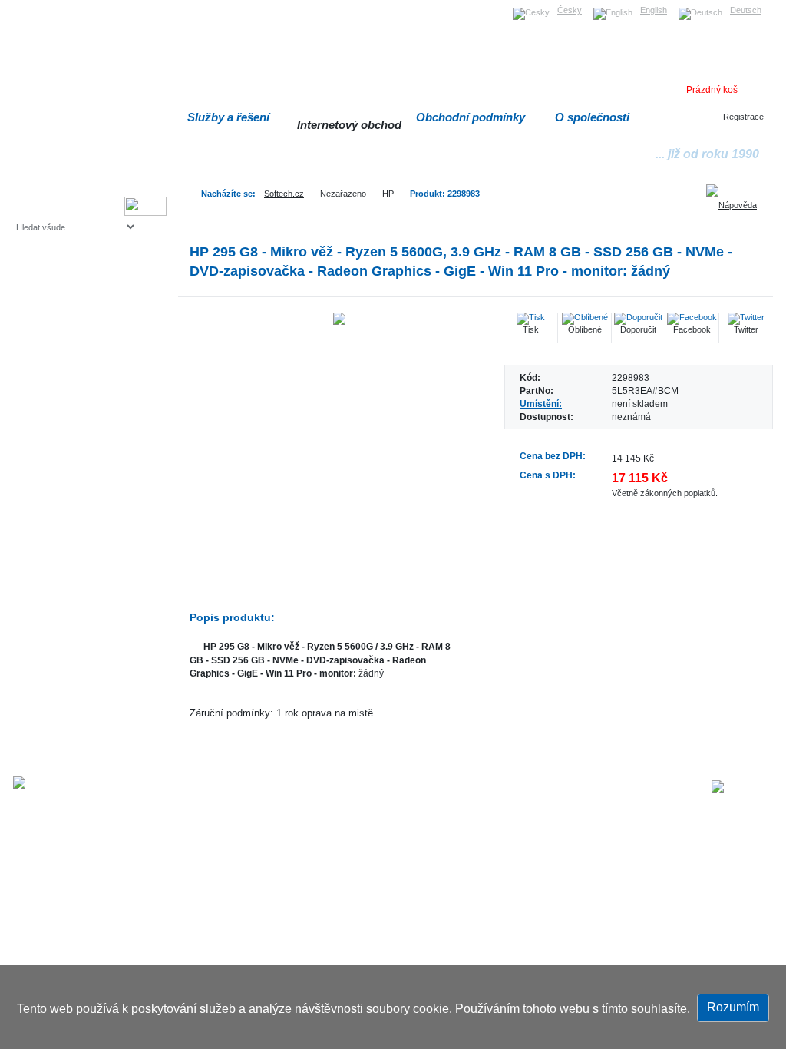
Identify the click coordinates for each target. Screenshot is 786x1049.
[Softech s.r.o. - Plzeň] (58, 782)
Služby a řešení (228, 117)
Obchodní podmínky (470, 117)
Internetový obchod (349, 124)
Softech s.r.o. (39, 5)
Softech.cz (284, 193)
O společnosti (592, 117)
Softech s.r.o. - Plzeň (243, 788)
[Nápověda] (737, 200)
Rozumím (733, 1007)
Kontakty (612, 788)
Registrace (743, 116)
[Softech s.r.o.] (742, 786)
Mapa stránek (464, 788)
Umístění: (541, 404)
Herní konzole (70, 351)
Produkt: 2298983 (445, 193)
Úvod (414, 788)
